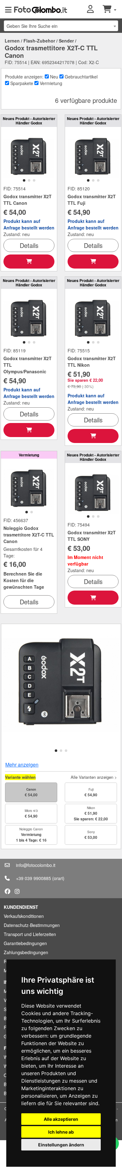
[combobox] (61, 25)
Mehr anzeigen (21, 764)
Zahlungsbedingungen (26, 952)
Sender (66, 41)
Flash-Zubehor (39, 41)
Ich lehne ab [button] (61, 1132)
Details (29, 245)
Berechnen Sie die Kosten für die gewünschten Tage (23, 580)
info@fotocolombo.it (35, 865)
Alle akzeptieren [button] (61, 1119)
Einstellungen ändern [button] (61, 1144)
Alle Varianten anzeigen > (94, 777)
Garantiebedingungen (25, 943)
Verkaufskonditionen (24, 916)
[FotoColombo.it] (40, 9)
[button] (95, 9)
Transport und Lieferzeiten (30, 934)
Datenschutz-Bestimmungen (32, 925)
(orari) (58, 878)
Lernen (12, 41)
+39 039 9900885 (33, 878)
